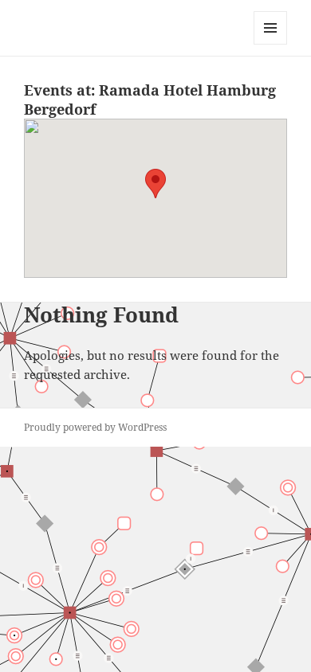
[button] (155, 183)
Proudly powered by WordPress (95, 427)
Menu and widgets (270, 44)
